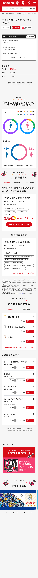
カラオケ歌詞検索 (10, 13)
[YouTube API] (19, 293)
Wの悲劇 (13, 404)
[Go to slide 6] (24, 512)
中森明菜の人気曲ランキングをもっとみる (19, 347)
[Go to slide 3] (13, 512)
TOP (3, 13)
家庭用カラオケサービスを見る (23, 273)
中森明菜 (19, 13)
